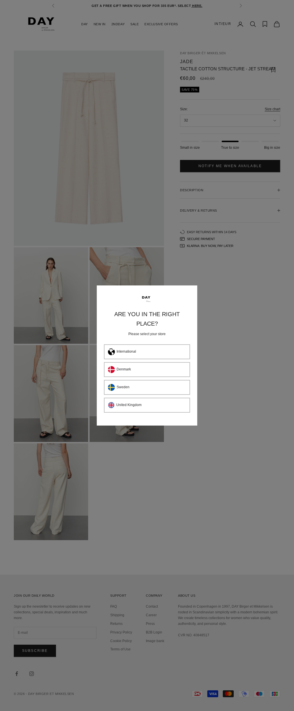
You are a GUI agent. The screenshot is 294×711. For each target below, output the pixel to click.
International (126, 351)
